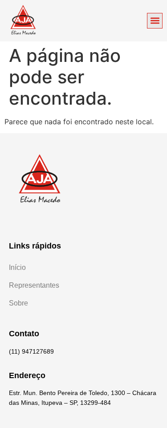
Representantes (34, 285)
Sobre (18, 303)
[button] (155, 21)
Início (17, 267)
